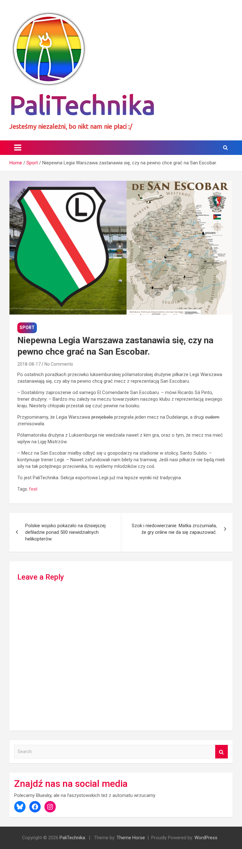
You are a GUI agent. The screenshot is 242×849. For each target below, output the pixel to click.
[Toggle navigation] (17, 147)
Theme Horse (131, 837)
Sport (27, 327)
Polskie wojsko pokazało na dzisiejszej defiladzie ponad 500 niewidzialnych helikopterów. (65, 532)
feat (33, 489)
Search (221, 751)
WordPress (205, 837)
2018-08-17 (29, 364)
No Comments (58, 364)
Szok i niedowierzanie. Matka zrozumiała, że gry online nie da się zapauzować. (174, 529)
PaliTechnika (82, 105)
